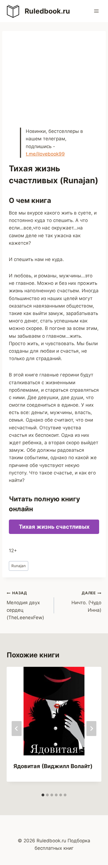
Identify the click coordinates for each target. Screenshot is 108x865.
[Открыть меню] (96, 11)
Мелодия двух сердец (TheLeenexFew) (25, 605)
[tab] (43, 795)
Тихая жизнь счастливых (54, 526)
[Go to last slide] (17, 728)
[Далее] (91, 728)
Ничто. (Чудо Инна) (86, 602)
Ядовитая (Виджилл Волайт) (52, 766)
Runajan (18, 566)
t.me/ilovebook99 (45, 154)
